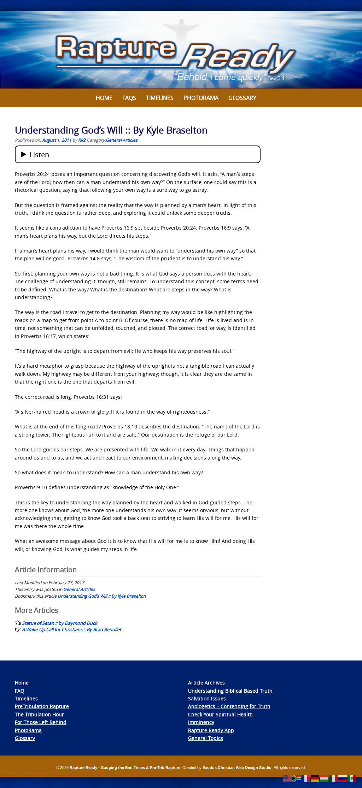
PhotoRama (28, 730)
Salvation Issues (207, 698)
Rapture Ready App (211, 730)
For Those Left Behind (40, 722)
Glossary (242, 98)
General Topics (205, 738)
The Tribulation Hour (39, 714)
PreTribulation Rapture (42, 706)
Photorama (200, 98)
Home (104, 98)
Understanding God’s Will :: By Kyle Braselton (102, 596)
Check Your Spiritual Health (220, 714)
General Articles (122, 140)
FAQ (19, 690)
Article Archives (206, 682)
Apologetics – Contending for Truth (229, 706)
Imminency (201, 722)
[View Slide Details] (181, 50)
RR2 (82, 140)
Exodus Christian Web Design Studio (237, 767)
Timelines (160, 98)
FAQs (129, 98)
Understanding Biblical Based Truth (230, 690)
